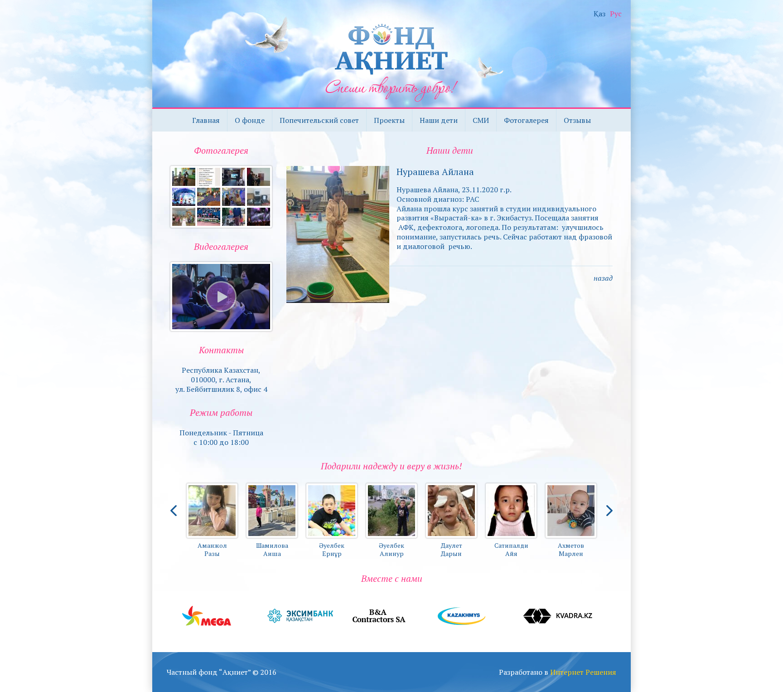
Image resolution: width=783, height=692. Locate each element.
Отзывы (577, 120)
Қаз (599, 14)
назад (603, 278)
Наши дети (439, 120)
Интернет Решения (583, 672)
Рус (616, 14)
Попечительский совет (319, 120)
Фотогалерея (526, 120)
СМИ (481, 120)
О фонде (250, 120)
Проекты (389, 120)
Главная (206, 120)
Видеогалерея (221, 246)
